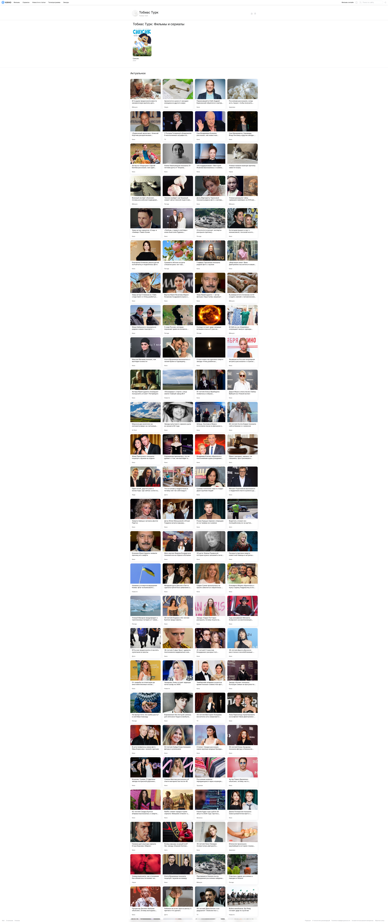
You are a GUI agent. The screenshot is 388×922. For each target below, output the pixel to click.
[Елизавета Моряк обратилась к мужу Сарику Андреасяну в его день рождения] (242, 578)
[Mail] (3, 2)
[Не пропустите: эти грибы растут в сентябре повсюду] (145, 708)
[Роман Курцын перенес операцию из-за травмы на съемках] (210, 514)
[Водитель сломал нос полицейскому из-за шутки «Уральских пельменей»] (242, 514)
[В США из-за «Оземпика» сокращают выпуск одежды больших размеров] (242, 320)
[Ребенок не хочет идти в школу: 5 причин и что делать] (178, 901)
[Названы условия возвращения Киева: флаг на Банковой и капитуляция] (145, 578)
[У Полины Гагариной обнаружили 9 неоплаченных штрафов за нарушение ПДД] (178, 126)
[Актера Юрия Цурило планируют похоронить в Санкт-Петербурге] (145, 385)
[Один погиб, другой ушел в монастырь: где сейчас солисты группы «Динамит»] (145, 482)
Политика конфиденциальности (341, 920)
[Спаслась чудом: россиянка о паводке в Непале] (242, 869)
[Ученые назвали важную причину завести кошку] (242, 159)
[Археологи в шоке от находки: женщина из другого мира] (178, 94)
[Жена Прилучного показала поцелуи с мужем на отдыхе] (145, 449)
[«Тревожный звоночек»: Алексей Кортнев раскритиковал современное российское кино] (145, 126)
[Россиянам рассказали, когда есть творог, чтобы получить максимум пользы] (242, 94)
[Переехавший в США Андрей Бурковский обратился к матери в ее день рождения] (210, 94)
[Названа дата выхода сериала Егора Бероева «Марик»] (145, 837)
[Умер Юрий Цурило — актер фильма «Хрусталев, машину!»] (210, 288)
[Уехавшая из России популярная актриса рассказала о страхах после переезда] (242, 352)
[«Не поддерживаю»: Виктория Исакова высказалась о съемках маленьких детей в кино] (210, 159)
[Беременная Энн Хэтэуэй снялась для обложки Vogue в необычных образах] (178, 708)
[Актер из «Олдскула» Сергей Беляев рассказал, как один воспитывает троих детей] (145, 159)
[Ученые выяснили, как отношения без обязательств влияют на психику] (145, 869)
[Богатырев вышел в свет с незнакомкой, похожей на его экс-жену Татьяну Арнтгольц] (242, 223)
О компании (9, 920)
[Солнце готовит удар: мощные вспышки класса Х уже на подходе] (210, 320)
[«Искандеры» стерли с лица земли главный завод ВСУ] (178, 385)
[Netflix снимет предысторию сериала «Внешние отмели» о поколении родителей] (178, 805)
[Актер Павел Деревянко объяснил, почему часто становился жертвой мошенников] (242, 772)
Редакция (308, 920)
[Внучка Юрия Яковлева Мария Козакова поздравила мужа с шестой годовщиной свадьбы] (178, 288)
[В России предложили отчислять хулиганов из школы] (145, 643)
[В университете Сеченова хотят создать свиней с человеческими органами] (242, 288)
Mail (3, 920)
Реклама (17, 920)
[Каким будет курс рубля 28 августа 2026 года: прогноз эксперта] (210, 805)
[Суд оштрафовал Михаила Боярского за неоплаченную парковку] (242, 611)
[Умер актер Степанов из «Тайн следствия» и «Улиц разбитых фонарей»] (145, 288)
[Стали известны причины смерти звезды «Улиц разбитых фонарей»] (210, 352)
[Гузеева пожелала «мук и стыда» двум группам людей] (210, 482)
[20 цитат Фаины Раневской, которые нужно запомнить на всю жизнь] (210, 546)
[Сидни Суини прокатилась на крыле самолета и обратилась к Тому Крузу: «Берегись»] (210, 578)
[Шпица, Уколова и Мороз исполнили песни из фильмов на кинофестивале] (210, 417)
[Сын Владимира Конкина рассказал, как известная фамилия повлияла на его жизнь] (210, 126)
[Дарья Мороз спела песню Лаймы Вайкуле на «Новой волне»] (242, 385)
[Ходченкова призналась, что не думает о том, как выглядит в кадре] (178, 449)
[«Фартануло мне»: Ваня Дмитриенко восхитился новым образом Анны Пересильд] (242, 255)
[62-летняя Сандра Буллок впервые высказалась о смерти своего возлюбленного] (145, 805)
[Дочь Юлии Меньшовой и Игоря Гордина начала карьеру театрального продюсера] (178, 514)
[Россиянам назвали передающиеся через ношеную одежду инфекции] (210, 772)
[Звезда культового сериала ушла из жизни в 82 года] (178, 417)
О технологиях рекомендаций (321, 920)
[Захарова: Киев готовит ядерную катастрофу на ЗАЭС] (178, 675)
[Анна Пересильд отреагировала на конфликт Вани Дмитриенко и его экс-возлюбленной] (242, 708)
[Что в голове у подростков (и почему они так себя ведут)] (178, 482)
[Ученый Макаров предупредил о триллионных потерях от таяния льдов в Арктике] (145, 611)
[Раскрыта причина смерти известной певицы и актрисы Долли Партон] (242, 546)
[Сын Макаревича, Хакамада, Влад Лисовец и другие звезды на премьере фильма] (242, 126)
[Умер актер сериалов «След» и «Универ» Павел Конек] (145, 223)
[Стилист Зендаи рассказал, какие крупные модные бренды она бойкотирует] (210, 740)
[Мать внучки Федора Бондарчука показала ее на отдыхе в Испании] (178, 546)
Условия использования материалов (362, 920)
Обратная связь (379, 920)
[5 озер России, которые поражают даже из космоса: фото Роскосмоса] (178, 320)
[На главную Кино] (7, 2)
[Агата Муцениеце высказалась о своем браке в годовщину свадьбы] (178, 352)
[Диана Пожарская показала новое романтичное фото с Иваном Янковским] (242, 805)
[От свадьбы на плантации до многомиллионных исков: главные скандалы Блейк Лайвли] (145, 675)
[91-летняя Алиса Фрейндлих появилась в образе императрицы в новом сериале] (210, 385)
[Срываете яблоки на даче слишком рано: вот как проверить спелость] (178, 255)
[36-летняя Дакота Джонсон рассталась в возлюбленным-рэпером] (242, 643)
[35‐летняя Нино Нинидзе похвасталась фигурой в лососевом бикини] (210, 837)
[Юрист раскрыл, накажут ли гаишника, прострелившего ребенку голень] (242, 449)
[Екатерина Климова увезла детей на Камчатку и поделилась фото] (145, 255)
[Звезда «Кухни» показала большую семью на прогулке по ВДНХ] (242, 675)
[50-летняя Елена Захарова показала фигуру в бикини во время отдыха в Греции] (242, 740)
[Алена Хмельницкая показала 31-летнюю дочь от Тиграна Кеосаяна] (178, 159)
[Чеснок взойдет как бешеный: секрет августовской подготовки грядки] (178, 191)
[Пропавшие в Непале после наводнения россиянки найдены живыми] (210, 869)
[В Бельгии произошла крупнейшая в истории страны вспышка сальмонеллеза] (242, 837)
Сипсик (136, 58)
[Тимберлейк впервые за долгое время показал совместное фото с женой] (210, 675)
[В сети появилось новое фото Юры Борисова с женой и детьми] (145, 740)
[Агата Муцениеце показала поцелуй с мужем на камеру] (178, 869)
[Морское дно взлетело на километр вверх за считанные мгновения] (145, 417)
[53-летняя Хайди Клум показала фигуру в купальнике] (178, 740)
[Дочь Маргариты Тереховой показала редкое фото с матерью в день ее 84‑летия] (210, 191)
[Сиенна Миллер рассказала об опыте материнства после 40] (178, 772)
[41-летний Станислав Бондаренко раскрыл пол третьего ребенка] (210, 643)
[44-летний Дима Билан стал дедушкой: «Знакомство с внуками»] (210, 901)
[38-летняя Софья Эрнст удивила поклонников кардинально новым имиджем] (178, 643)
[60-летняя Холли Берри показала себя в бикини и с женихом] (242, 417)
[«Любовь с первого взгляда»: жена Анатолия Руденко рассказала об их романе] (178, 223)
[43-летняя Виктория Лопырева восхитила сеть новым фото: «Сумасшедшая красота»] (210, 708)
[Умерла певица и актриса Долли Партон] (145, 514)
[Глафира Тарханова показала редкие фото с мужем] (210, 255)
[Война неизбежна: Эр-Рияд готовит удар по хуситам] (242, 901)
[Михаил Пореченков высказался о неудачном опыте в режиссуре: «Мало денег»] (242, 482)
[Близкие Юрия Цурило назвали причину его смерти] (145, 546)
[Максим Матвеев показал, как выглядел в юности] (145, 352)
